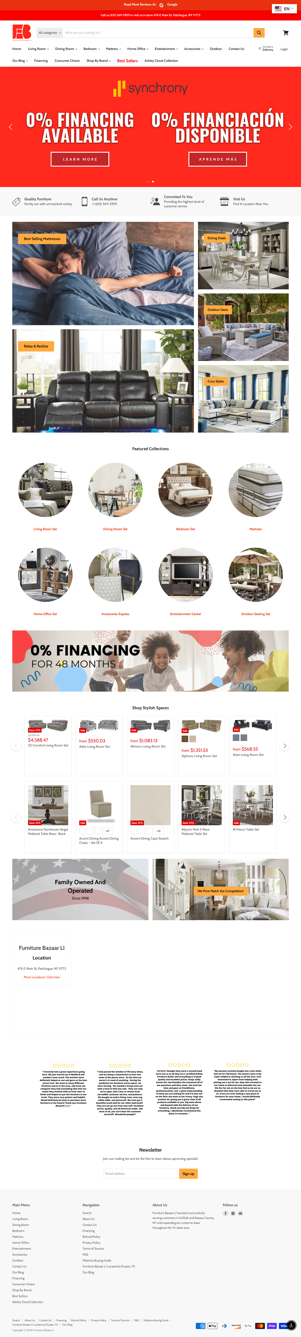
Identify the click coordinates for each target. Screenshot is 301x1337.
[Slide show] (150, 122)
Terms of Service (93, 1238)
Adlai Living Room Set (94, 736)
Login (284, 49)
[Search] (259, 32)
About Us (88, 1209)
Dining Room (65, 49)
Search (87, 1203)
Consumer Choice (67, 61)
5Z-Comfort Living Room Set (48, 735)
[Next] (290, 122)
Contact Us (236, 49)
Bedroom (90, 49)
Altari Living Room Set (248, 744)
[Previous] (11, 122)
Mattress (112, 49)
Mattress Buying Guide (97, 1250)
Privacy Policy (92, 1232)
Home (16, 49)
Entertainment (165, 49)
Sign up (188, 1163)
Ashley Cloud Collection (161, 61)
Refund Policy (92, 1226)
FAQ (85, 1244)
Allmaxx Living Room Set (147, 736)
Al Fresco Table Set (246, 819)
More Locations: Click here (42, 967)
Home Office (136, 49)
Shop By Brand (98, 61)
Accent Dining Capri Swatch (149, 828)
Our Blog (19, 61)
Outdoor (216, 49)
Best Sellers (127, 60)
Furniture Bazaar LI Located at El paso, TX (109, 1256)
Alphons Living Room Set (199, 746)
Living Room (37, 49)
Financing (41, 61)
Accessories (192, 49)
